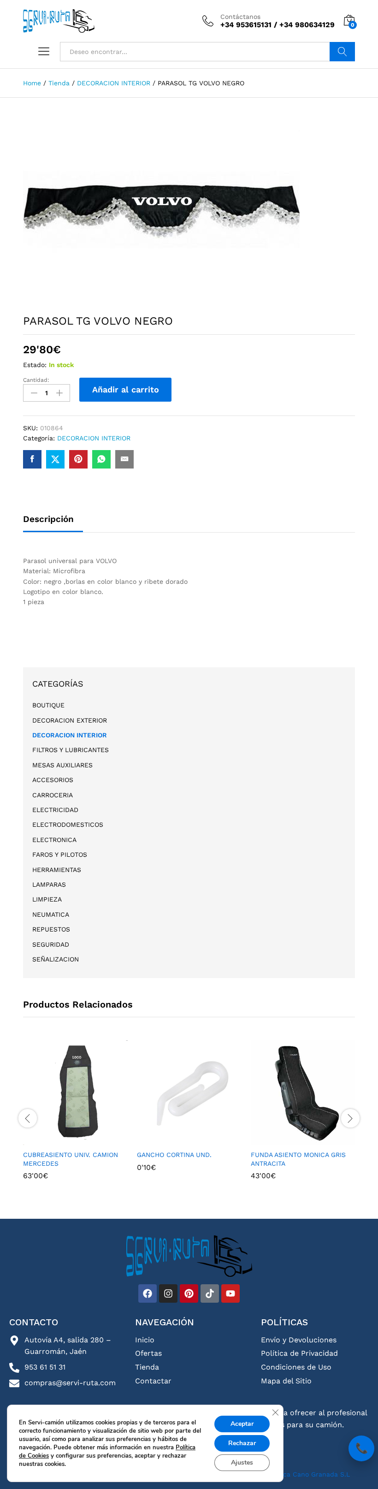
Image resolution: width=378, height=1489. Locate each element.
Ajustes (242, 1462)
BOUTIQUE (48, 705)
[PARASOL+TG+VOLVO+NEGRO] (55, 459)
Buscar (342, 51)
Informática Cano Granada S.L (300, 1474)
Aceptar (242, 1423)
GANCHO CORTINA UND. (174, 1154)
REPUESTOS (51, 929)
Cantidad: (36, 380)
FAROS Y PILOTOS (59, 854)
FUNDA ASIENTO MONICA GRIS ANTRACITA (298, 1159)
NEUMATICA (50, 914)
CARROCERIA (52, 795)
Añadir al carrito (125, 389)
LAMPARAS (49, 884)
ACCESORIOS (52, 779)
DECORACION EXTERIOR (69, 720)
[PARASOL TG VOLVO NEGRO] (32, 459)
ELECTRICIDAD (55, 809)
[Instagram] (168, 1293)
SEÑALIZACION (55, 959)
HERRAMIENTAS (56, 869)
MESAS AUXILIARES (62, 765)
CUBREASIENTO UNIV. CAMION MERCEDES (70, 1159)
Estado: (35, 364)
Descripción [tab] (48, 519)
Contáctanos (240, 16)
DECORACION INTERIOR (93, 438)
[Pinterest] (189, 1293)
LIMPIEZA (47, 899)
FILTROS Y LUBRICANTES (70, 749)
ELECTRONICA (54, 839)
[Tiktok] (210, 1293)
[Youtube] (230, 1293)
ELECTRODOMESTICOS (67, 824)
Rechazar (242, 1443)
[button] (74, 1139)
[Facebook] (147, 1293)
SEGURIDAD (50, 944)
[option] (75, 1116)
